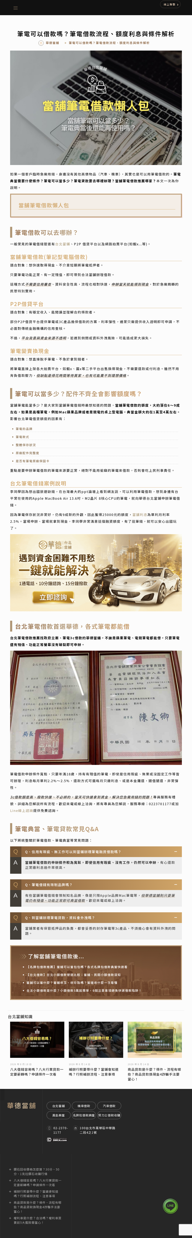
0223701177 (160, 803)
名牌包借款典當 (84, 1115)
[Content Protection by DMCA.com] (57, 1140)
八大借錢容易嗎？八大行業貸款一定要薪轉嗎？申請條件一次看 (37, 1072)
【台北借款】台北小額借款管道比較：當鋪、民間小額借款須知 (73, 974)
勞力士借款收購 (109, 1115)
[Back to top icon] (170, 1223)
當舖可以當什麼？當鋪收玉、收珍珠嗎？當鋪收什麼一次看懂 (72, 982)
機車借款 (84, 1106)
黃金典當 (58, 1115)
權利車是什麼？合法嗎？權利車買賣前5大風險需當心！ (38, 1220)
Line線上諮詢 (21, 810)
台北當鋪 (62, 243)
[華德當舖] (107, 7)
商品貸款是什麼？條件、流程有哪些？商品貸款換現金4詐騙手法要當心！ (154, 1074)
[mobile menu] (15, 7)
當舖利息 (139, 514)
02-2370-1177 (60, 1130)
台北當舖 (58, 1106)
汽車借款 (109, 1106)
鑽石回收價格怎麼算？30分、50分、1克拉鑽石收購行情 (36, 1171)
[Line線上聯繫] (170, 1206)
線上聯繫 (170, 4)
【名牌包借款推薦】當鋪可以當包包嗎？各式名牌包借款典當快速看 (77, 967)
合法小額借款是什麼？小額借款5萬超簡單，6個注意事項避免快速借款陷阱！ (84, 990)
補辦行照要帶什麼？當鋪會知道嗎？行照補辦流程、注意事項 (94, 1072)
